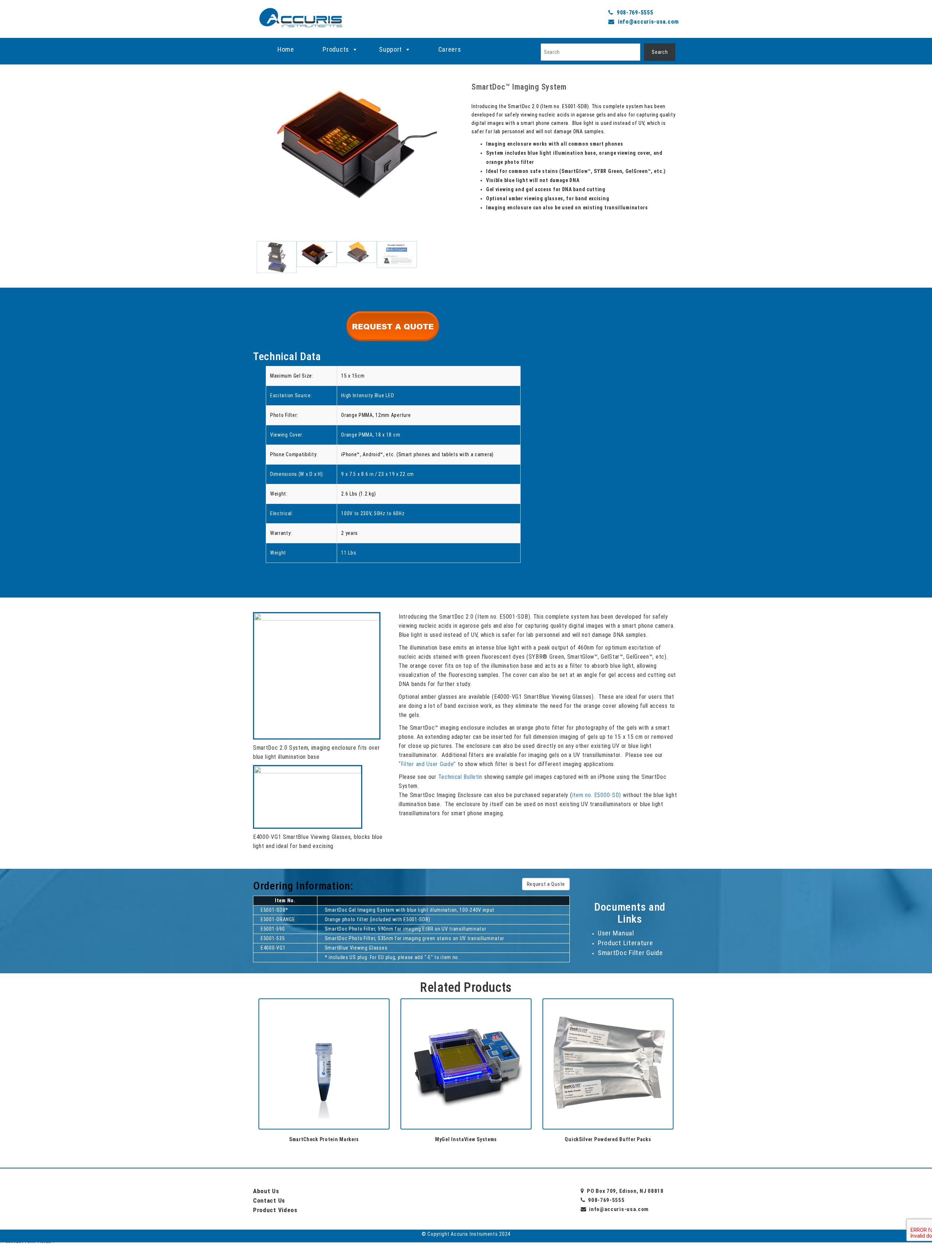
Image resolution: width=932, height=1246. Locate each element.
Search (660, 52)
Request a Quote (546, 884)
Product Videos (275, 1210)
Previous (242, 176)
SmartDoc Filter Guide (630, 953)
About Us (266, 1191)
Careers (449, 49)
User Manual (616, 933)
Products (336, 49)
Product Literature (625, 943)
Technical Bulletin (460, 776)
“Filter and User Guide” (427, 764)
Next (471, 176)
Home (285, 49)
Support (390, 49)
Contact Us (269, 1200)
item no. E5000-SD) (596, 795)
